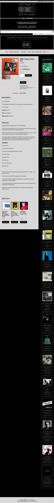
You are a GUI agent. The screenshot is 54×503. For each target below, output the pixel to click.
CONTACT (44, 51)
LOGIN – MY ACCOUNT (48, 1)
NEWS (7, 51)
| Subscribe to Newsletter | (39, 33)
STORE (29, 51)
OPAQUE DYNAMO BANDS (14, 51)
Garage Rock (29, 87)
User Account (49, 33)
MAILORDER (23, 51)
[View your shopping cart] (48, 52)
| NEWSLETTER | (41, 1)
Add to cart (28, 75)
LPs (25, 86)
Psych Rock (24, 88)
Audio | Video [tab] (23, 93)
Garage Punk (24, 87)
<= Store (23, 82)
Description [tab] (15, 93)
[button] (16, 60)
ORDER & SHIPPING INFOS (37, 51)
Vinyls (27, 86)
